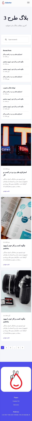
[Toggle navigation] (28, 3)
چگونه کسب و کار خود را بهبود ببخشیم (14, 247)
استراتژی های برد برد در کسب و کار (15, 173)
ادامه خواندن (6, 191)
